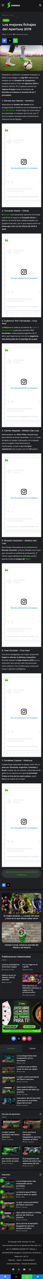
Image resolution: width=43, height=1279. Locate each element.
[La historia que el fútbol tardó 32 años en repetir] (8, 1070)
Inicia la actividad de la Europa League (10, 966)
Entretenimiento (29, 1260)
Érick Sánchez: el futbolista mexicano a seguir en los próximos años (31, 989)
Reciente (11, 1048)
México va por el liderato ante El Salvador (9, 977)
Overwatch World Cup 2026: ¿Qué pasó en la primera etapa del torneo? (29, 1100)
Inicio (6, 15)
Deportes (11, 1260)
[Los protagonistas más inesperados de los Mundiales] (8, 1059)
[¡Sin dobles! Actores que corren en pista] (11, 1151)
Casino (19, 1260)
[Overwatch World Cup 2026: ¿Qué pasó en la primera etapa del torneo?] (8, 1101)
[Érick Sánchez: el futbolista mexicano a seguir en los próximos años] (31, 978)
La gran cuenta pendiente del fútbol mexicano (10, 1134)
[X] (8, 885)
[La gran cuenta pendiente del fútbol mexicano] (8, 1080)
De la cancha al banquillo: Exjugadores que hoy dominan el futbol (27, 1225)
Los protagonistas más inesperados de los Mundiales (26, 1058)
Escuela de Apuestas (29, 1264)
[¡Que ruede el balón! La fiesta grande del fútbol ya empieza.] (8, 1090)
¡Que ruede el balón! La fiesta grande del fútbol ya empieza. (28, 1089)
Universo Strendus (13, 1264)
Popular (32, 1048)
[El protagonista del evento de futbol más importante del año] (32, 1151)
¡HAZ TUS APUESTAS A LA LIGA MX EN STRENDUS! (21, 873)
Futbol (11, 15)
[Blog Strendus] (13, 5)
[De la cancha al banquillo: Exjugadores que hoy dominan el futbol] (32, 1125)
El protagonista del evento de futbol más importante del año (32, 1161)
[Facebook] (4, 885)
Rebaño (7, 214)
